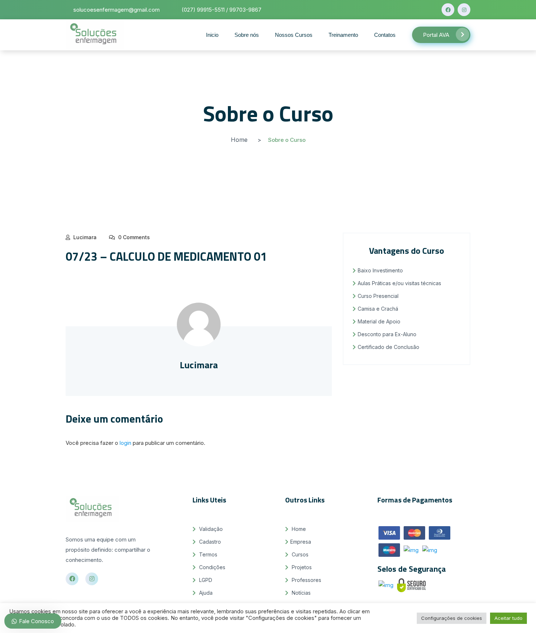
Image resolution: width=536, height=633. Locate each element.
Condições (211, 567)
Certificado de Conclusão (388, 347)
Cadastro (209, 542)
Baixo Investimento (380, 270)
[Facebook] (448, 9)
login (125, 442)
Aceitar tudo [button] (508, 618)
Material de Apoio (379, 321)
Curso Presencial (378, 296)
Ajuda (205, 593)
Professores (305, 580)
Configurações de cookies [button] (451, 618)
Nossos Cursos (293, 35)
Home (239, 139)
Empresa (300, 542)
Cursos (299, 554)
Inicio (212, 35)
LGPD (205, 580)
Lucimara (85, 237)
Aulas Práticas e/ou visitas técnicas (399, 283)
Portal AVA (436, 34)
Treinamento (343, 35)
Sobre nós (246, 35)
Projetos (301, 567)
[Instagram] (464, 9)
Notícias (300, 593)
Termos (207, 554)
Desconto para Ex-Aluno (387, 334)
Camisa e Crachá (378, 309)
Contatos (385, 35)
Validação (210, 529)
